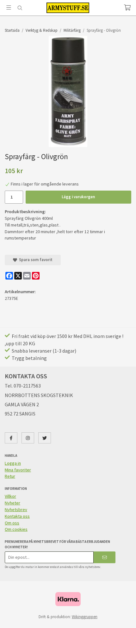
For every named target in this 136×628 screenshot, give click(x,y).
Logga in (13, 463)
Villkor (10, 496)
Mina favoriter (18, 470)
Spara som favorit (35, 259)
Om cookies (16, 529)
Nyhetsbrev (16, 509)
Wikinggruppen (84, 616)
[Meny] (8, 7)
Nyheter (12, 503)
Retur (10, 476)
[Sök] (19, 8)
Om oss (12, 523)
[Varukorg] (127, 7)
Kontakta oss (17, 516)
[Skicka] (104, 557)
